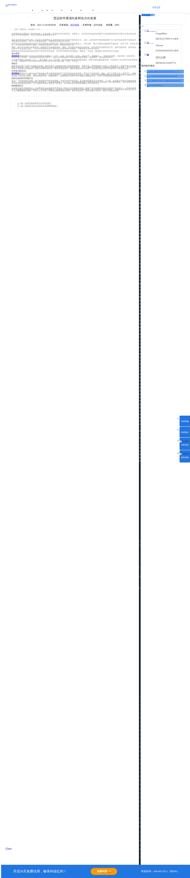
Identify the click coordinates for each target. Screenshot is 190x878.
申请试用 (156, 7)
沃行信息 (74, 25)
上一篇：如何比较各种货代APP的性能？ (34, 103)
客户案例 (58, 10)
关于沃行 (38, 10)
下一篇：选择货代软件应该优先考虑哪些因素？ (37, 106)
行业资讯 (31, 29)
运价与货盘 (88, 10)
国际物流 (145, 15)
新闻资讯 (68, 10)
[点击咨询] (12, 854)
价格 (51, 10)
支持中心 (77, 10)
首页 (16, 29)
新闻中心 (23, 29)
